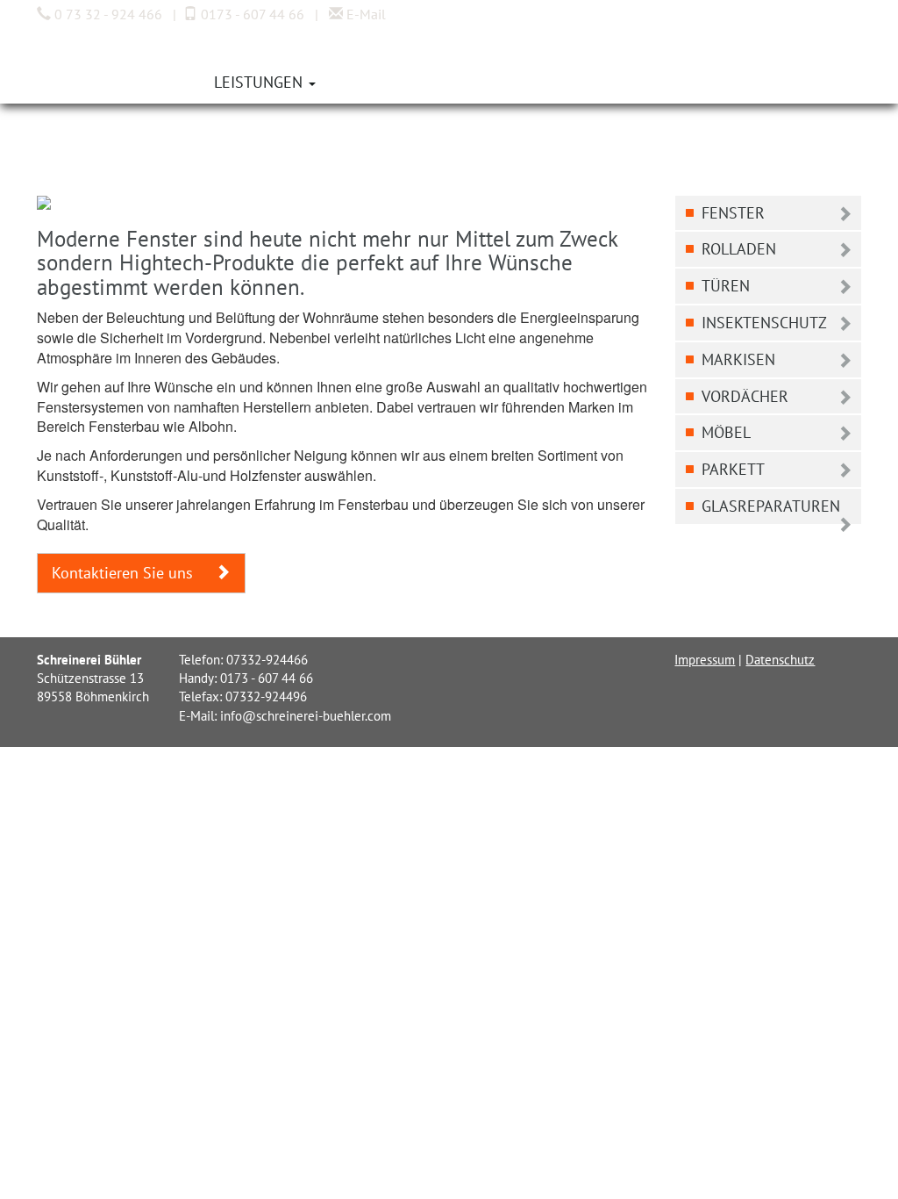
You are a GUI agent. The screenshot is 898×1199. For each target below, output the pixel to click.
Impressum (704, 659)
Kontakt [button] (479, 82)
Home (71, 82)
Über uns (153, 82)
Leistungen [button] (260, 82)
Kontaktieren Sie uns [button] (124, 573)
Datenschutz (780, 659)
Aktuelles (380, 82)
